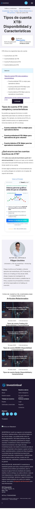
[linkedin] (11, 414)
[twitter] (3, 414)
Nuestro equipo (6, 395)
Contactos (21, 407)
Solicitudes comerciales (8, 404)
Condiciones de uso (5, 499)
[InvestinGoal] (7, 3)
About (3, 392)
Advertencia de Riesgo (13, 499)
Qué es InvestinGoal (24, 8)
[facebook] (7, 414)
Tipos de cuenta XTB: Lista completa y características (16, 77)
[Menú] (31, 3)
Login (19, 401)
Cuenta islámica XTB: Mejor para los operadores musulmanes (19, 93)
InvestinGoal (5, 11)
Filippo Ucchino (20, 40)
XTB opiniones (11, 12)
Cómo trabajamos (23, 392)
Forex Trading (14, 11)
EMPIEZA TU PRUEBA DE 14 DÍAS (17, 220)
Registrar (20, 404)
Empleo (4, 401)
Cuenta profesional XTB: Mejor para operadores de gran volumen (19, 88)
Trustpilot (5, 419)
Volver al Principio (17, 179)
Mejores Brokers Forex (25, 11)
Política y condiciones (11, 8)
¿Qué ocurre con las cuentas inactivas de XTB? (17, 99)
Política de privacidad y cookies (25, 498)
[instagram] (15, 414)
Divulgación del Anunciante (22, 481)
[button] (26, 2)
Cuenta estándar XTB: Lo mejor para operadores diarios (19, 82)
